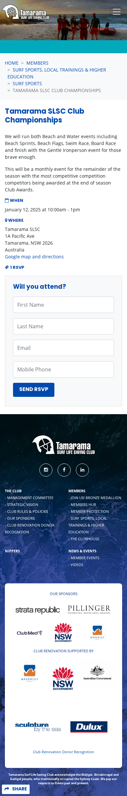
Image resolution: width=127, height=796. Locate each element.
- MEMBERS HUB (82, 504)
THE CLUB (13, 490)
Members (37, 63)
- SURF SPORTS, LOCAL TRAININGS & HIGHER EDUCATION (87, 525)
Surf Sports (27, 83)
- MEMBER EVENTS (83, 557)
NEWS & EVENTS (82, 550)
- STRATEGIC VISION (21, 504)
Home (12, 63)
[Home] (25, 12)
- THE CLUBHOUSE (83, 538)
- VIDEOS (75, 564)
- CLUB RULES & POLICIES (26, 511)
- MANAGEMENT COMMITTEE (29, 497)
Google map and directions (34, 256)
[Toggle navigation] (116, 11)
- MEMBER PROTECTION (88, 511)
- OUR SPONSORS (20, 518)
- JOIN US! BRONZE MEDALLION (94, 497)
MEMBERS (76, 490)
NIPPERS (12, 550)
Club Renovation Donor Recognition (63, 751)
